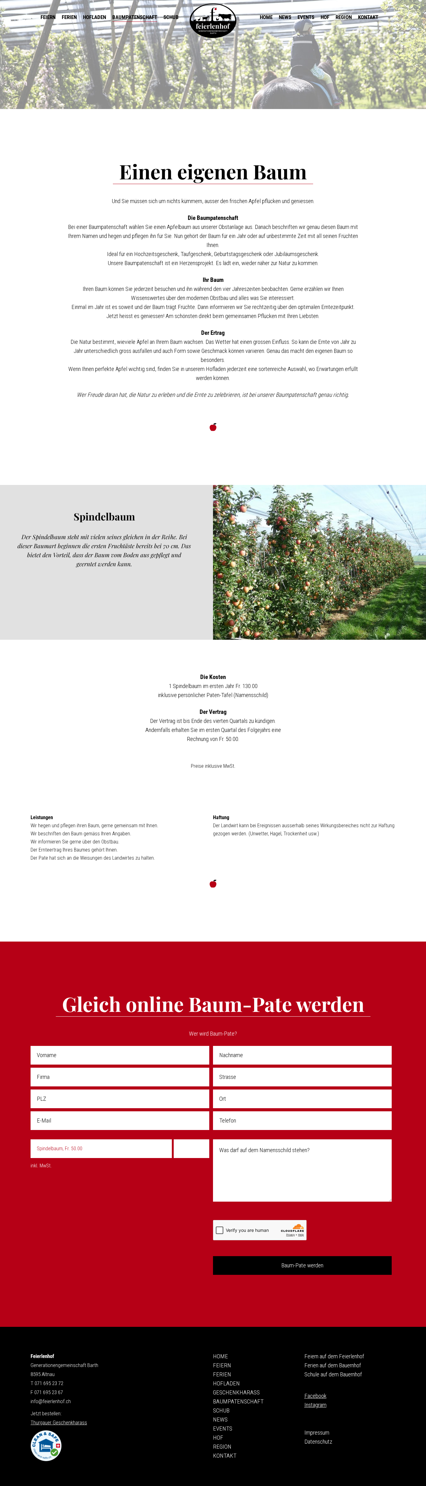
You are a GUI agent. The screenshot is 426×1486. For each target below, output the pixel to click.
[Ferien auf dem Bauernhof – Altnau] (213, 20)
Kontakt (224, 1455)
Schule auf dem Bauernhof (333, 1374)
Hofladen (226, 1383)
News (220, 1419)
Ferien (222, 1374)
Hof (218, 1437)
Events (222, 1428)
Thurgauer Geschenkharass (59, 1422)
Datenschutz (318, 1441)
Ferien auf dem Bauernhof (332, 1365)
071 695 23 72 (49, 1383)
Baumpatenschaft (238, 1401)
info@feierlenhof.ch (51, 1401)
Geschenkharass (236, 1392)
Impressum (316, 1432)
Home (220, 1356)
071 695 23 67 (48, 1392)
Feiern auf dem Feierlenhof (334, 1356)
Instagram (315, 1404)
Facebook (315, 1395)
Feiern (222, 1365)
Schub (221, 1410)
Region (222, 1446)
